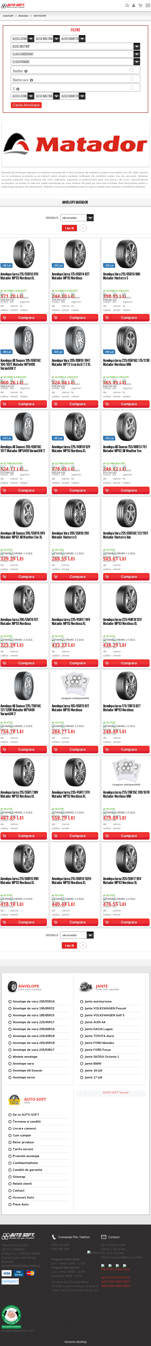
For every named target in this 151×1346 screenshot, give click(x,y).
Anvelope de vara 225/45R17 (33, 1022)
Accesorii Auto (23, 1197)
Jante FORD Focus (98, 1050)
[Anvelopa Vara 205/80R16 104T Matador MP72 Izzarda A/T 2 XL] (75, 340)
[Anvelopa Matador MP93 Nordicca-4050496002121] (75, 599)
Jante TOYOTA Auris (99, 1036)
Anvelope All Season (27, 1070)
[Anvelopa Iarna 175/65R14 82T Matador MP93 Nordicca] (75, 253)
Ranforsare (21, 79)
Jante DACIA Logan (99, 1029)
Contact (19, 1190)
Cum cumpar (22, 1135)
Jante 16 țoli (93, 1070)
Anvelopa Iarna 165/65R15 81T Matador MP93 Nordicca (70, 707)
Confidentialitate (25, 1163)
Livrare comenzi (24, 1128)
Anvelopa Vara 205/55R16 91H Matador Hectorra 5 (70, 535)
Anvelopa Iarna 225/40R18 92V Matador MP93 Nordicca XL (71, 448)
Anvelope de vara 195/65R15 (33, 1008)
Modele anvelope (25, 1057)
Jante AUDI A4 (95, 1022)
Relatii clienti (22, 1183)
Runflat (18, 70)
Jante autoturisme (98, 1001)
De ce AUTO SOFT (26, 1114)
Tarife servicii (23, 1149)
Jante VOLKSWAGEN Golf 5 (104, 1015)
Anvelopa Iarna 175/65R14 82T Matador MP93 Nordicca (71, 275)
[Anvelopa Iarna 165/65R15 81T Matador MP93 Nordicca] (75, 685)
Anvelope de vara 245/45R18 (33, 1043)
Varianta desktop (75, 1342)
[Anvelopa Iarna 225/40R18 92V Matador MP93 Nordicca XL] (75, 426)
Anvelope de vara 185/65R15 (33, 1015)
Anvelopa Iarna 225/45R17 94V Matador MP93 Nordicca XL (71, 621)
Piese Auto (21, 1204)
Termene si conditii (27, 1121)
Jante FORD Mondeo (99, 1043)
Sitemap (19, 1177)
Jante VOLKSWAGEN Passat (105, 1008)
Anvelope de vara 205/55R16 (33, 1001)
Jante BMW (93, 1063)
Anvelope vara (23, 1063)
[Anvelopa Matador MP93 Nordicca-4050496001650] (75, 771)
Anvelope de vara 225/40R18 (33, 1036)
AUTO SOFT (13, 6)
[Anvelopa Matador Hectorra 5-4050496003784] (75, 512)
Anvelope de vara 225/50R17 (33, 1050)
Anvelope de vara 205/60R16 (33, 1029)
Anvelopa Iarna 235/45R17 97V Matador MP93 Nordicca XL (71, 794)
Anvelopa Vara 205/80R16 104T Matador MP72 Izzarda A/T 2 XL (71, 362)
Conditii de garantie (27, 1170)
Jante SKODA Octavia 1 (102, 1057)
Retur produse (23, 1142)
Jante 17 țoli (93, 1077)
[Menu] (148, 5)
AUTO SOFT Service (116, 1092)
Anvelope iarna (24, 1077)
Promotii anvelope (26, 1156)
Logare (134, 3)
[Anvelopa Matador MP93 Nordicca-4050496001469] (75, 858)
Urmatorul (83, 228)
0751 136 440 (60, 1245)
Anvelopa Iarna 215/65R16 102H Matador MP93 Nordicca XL (71, 880)
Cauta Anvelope (26, 105)
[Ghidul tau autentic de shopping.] (10, 1281)
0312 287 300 (60, 1249)
